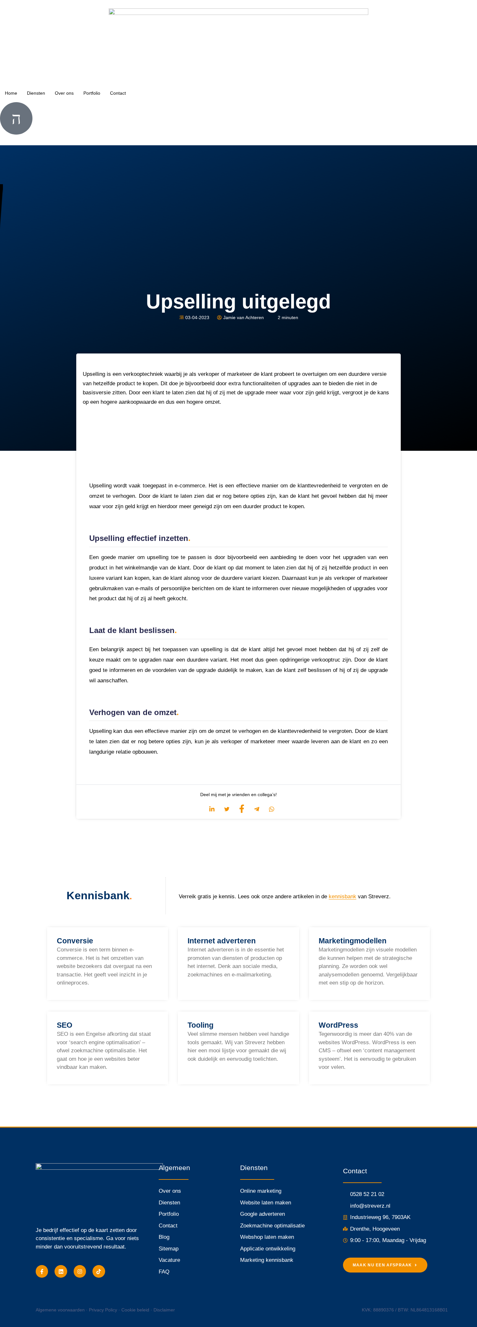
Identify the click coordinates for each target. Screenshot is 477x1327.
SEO (64, 1025)
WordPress (338, 1025)
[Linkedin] (61, 1271)
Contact (118, 93)
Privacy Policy (103, 1309)
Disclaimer (164, 1309)
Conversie (75, 941)
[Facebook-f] (42, 1271)
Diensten (36, 93)
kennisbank (342, 896)
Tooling (201, 1025)
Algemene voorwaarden (60, 1309)
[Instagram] (80, 1271)
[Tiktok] (98, 1271)
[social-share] (208, 809)
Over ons (64, 93)
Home (11, 93)
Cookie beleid (135, 1309)
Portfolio (91, 93)
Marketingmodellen (352, 941)
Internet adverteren (222, 941)
